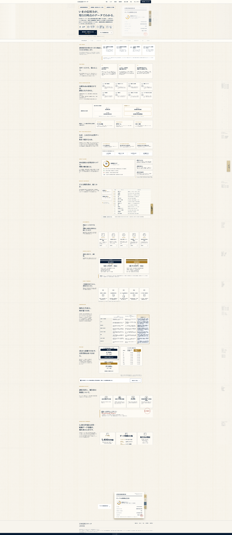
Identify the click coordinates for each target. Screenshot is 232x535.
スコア (111, 1)
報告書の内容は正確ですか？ (114, 465)
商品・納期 (126, 1)
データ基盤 (91, 40)
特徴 (106, 1)
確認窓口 (151, 523)
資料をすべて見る (135, 380)
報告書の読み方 (136, 40)
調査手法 (121, 40)
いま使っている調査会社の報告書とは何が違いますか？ (119, 469)
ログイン (138, 1)
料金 (131, 1)
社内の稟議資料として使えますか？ (115, 476)
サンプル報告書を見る (104, 32)
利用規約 (148, 40)
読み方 (140, 523)
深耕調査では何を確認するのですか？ (115, 472)
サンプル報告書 (128, 40)
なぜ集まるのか (99, 40)
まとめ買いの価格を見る (132, 347)
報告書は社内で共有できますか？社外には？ (117, 479)
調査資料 (120, 1)
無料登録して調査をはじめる (88, 32)
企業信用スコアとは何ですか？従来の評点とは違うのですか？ (120, 462)
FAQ (135, 1)
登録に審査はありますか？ (113, 483)
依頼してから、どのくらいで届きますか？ (116, 457)
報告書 (115, 1)
